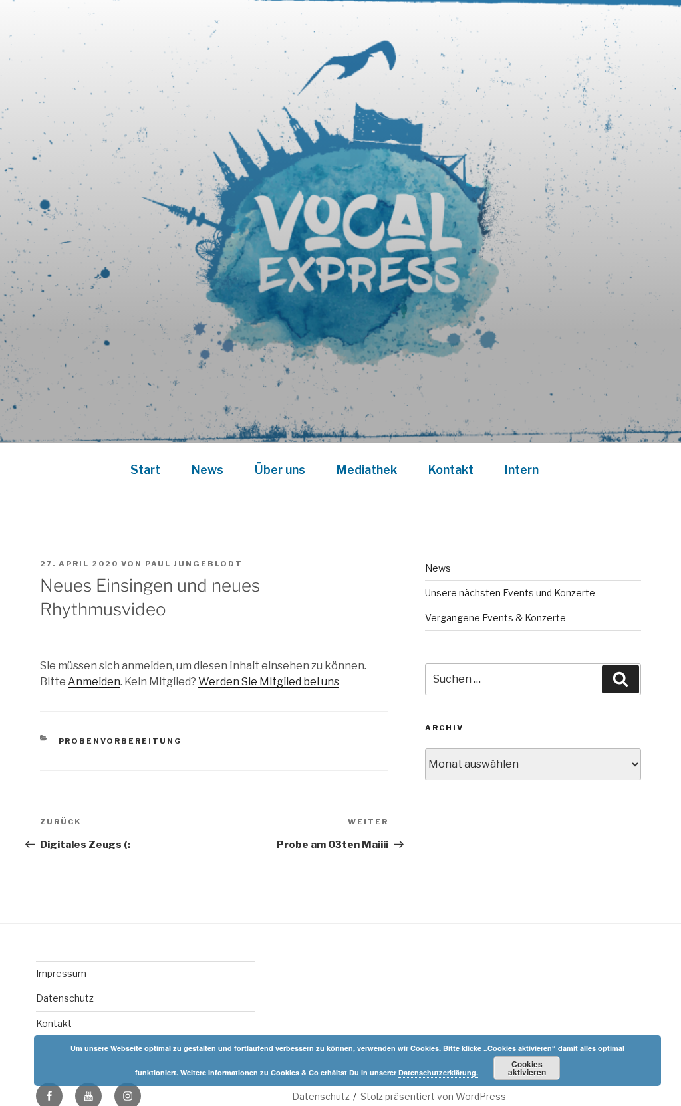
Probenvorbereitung (121, 741)
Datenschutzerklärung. (438, 1072)
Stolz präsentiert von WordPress (433, 1096)
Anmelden (94, 681)
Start (145, 470)
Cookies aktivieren (527, 1068)
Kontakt (451, 470)
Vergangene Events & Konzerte (495, 617)
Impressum (61, 973)
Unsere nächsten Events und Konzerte (510, 592)
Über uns (280, 470)
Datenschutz (65, 998)
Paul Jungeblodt (194, 563)
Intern (522, 470)
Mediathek (367, 470)
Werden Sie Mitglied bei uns (268, 681)
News (207, 470)
